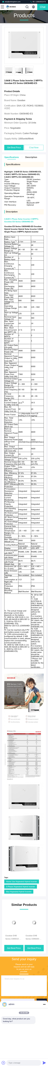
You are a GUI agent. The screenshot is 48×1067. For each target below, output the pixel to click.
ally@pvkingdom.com (12, 2)
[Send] (44, 1063)
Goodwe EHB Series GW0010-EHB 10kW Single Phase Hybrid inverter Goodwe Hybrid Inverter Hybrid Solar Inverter (12, 937)
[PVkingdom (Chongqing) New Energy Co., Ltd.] (11, 7)
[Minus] (44, 1004)
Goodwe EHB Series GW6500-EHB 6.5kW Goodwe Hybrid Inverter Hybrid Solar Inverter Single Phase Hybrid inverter (34, 937)
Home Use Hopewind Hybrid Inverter (21, 881)
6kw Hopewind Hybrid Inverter (18, 892)
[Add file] (3, 1063)
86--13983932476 (39, 2)
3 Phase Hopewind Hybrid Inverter (20, 887)
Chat (42, 6)
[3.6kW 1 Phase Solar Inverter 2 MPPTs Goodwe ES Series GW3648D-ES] (24, 45)
